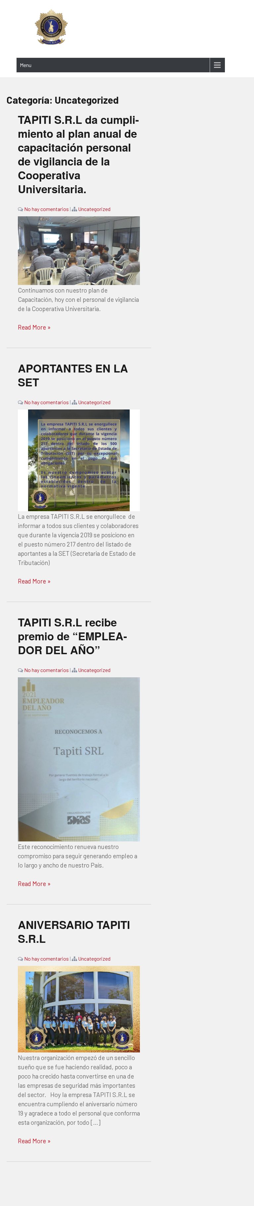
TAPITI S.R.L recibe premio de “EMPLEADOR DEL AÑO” (72, 635)
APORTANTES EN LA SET (73, 375)
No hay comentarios (46, 209)
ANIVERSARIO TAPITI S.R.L (74, 931)
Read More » (34, 327)
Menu (25, 65)
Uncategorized (94, 209)
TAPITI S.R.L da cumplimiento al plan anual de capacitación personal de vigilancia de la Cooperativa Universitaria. (78, 154)
